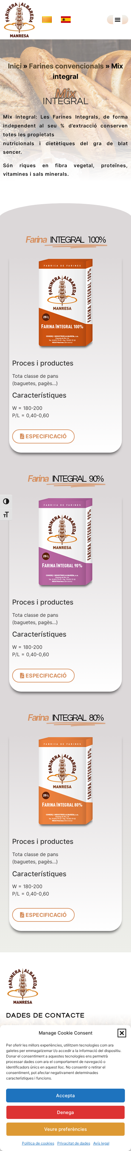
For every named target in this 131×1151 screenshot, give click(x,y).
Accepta (65, 1095)
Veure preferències (65, 1129)
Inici (15, 66)
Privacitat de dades (73, 1143)
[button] (122, 1033)
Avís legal (101, 1143)
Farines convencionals (66, 66)
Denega (65, 1112)
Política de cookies (38, 1143)
